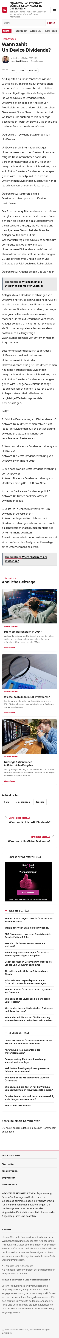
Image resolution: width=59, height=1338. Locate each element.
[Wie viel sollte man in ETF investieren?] (29, 671)
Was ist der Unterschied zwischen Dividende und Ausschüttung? (29, 1010)
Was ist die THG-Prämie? (18, 1105)
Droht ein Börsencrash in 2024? (23, 631)
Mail (13, 71)
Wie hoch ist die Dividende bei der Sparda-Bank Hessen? (28, 1000)
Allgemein (35, 30)
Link (22, 71)
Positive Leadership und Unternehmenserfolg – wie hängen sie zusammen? (29, 1098)
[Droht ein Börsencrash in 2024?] (29, 606)
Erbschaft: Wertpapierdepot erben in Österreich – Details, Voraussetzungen (25, 982)
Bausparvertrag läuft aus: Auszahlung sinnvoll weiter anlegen (25, 1061)
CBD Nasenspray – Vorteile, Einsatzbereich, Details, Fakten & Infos (28, 935)
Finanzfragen (20, 30)
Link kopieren (23, 802)
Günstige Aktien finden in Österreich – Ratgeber (18, 763)
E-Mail (7, 802)
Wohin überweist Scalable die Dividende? (27, 927)
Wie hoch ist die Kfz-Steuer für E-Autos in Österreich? (27, 1079)
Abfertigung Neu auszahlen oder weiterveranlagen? (22, 1051)
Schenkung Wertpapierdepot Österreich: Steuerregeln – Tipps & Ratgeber (27, 954)
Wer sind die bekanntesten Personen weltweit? (25, 945)
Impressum (8, 1177)
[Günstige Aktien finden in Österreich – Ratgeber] (29, 736)
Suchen (51, 22)
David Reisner (21, 61)
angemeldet (19, 1127)
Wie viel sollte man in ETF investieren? (27, 697)
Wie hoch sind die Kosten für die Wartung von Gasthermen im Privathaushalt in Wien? (29, 1019)
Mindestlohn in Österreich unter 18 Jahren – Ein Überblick (28, 991)
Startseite (8, 1164)
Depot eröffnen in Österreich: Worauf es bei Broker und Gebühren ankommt (28, 963)
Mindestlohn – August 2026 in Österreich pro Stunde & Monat (29, 920)
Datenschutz (9, 1184)
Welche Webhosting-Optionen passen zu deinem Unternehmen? (27, 1070)
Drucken (33, 71)
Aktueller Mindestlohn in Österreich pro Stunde (26, 973)
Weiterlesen (9, 647)
